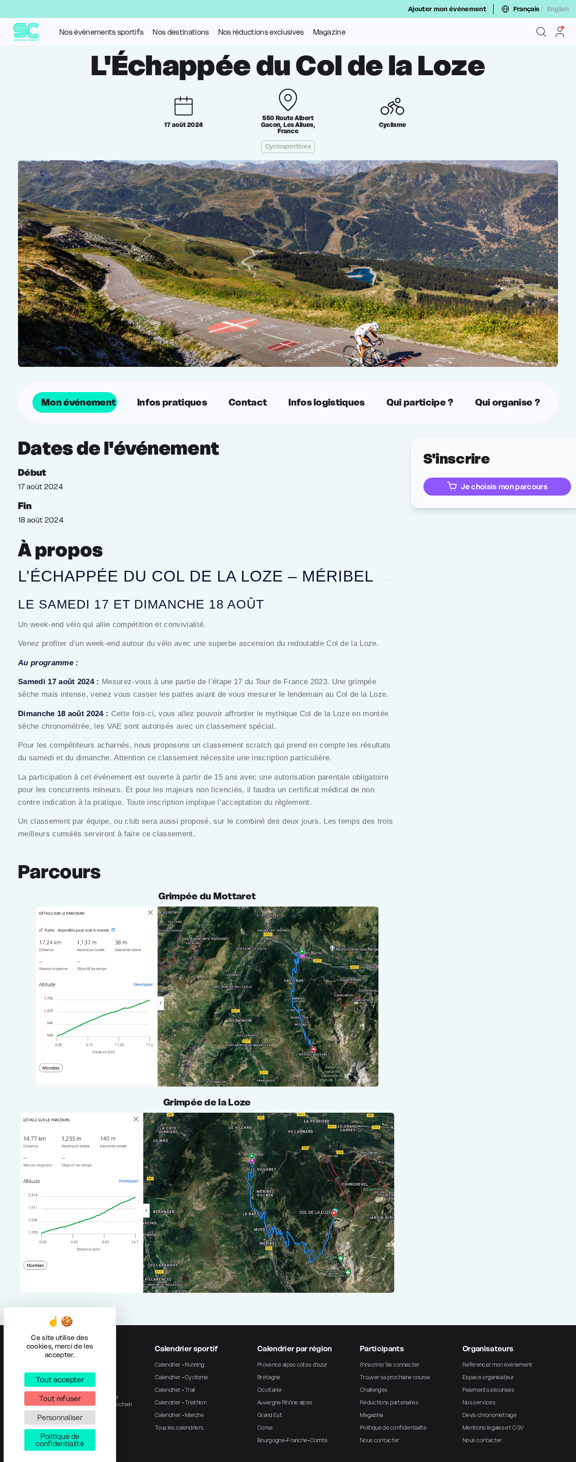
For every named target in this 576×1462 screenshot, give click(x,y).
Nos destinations (181, 31)
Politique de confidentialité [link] (60, 1440)
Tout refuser (60, 1398)
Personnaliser (59, 1417)
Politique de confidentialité (393, 1427)
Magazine (329, 31)
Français (526, 9)
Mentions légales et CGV (493, 1427)
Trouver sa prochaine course (395, 1377)
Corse (265, 1427)
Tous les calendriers (179, 1427)
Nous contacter (379, 1440)
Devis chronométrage (490, 1415)
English (558, 9)
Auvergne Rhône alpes (284, 1402)
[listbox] (288, 402)
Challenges (373, 1389)
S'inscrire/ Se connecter (390, 1364)
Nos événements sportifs (101, 31)
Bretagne (269, 1377)
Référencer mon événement (498, 1364)
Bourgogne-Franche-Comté (292, 1440)
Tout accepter (60, 1379)
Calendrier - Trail (175, 1389)
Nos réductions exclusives (261, 31)
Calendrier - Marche (179, 1415)
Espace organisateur (488, 1377)
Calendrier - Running (179, 1364)
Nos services (479, 1402)
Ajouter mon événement (447, 9)
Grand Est (269, 1415)
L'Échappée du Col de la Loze (288, 65)
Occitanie (269, 1389)
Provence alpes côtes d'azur (292, 1364)
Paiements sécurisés (488, 1389)
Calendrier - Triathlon (181, 1402)
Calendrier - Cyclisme (181, 1377)
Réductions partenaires (389, 1402)
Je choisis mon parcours (504, 486)
